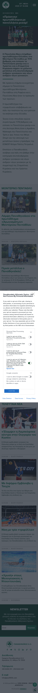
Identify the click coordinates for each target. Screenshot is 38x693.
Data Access (19, 398)
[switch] (30, 337)
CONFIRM (12, 391)
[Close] (34, 295)
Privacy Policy (31, 398)
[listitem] (19, 332)
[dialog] (19, 346)
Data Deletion (7, 398)
